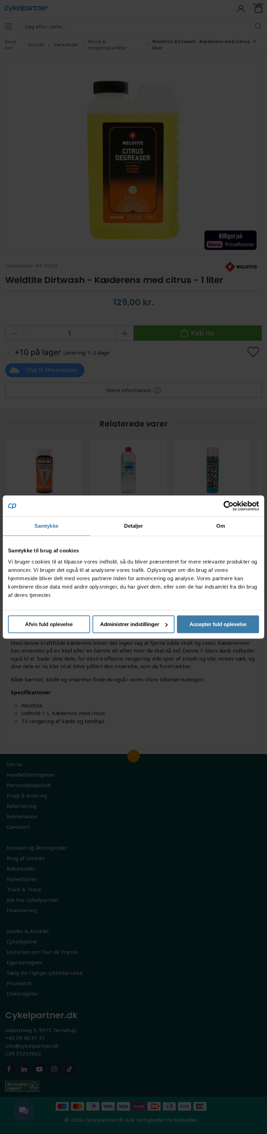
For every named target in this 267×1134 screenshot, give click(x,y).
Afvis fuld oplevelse (49, 624)
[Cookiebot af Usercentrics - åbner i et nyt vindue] (228, 506)
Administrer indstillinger (129, 624)
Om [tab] (220, 526)
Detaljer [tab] (133, 526)
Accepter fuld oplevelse (217, 624)
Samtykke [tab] (46, 526)
